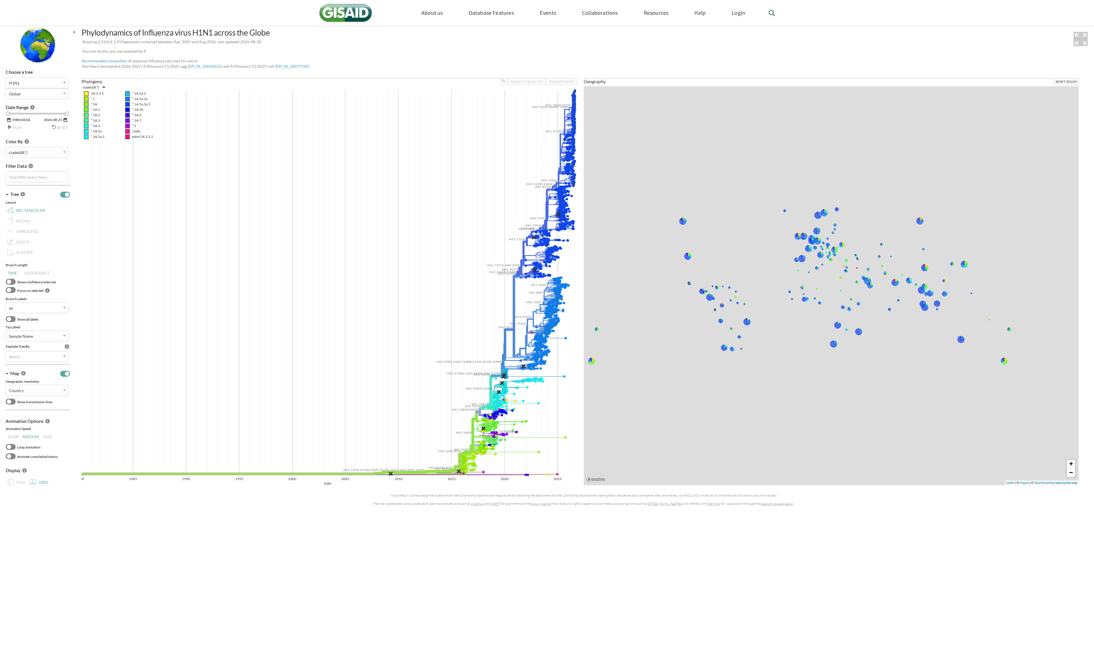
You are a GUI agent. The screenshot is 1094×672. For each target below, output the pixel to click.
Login (738, 13)
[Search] (772, 14)
